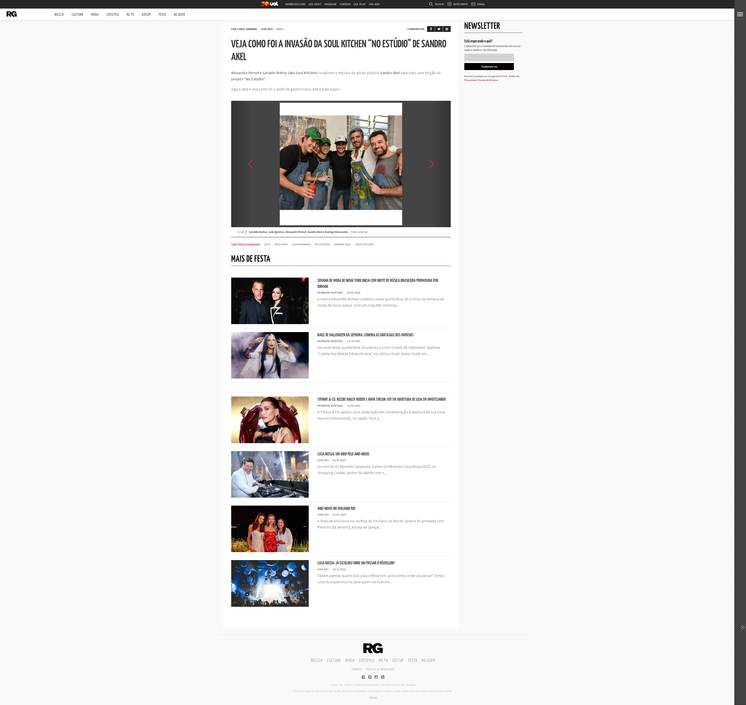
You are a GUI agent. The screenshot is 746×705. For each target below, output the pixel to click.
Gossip (146, 15)
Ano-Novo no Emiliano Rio (336, 508)
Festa (162, 15)
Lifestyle (113, 15)
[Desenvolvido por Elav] (373, 699)
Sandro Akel (342, 244)
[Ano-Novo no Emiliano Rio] (270, 551)
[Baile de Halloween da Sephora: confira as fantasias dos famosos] (270, 377)
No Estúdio (322, 244)
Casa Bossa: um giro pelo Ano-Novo (343, 454)
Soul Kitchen (364, 244)
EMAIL (481, 4)
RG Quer (179, 15)
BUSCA (439, 4)
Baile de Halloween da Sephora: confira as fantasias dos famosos (365, 335)
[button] (441, 164)
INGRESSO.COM (295, 4)
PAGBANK (330, 4)
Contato (357, 669)
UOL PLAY (360, 4)
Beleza (59, 15)
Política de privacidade (380, 669)
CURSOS (345, 4)
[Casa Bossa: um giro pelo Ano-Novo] (270, 496)
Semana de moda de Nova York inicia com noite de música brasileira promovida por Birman (377, 283)
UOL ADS (374, 4)
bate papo (281, 244)
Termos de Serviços (488, 80)
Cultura (77, 15)
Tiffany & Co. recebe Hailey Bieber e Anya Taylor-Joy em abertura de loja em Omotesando (381, 399)
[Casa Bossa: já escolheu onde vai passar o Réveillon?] (270, 605)
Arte (267, 244)
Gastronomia (301, 244)
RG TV (130, 15)
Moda (95, 15)
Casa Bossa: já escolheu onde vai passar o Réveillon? (356, 563)
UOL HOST (315, 4)
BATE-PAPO (460, 4)
